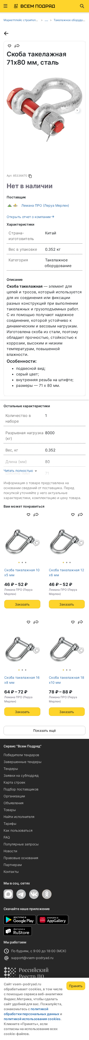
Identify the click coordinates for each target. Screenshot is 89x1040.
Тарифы (10, 823)
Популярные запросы (21, 844)
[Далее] (77, 109)
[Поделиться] (17, 46)
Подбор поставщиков (21, 789)
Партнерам (13, 865)
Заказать (22, 604)
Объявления (13, 803)
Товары (10, 810)
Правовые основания (21, 858)
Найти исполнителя (19, 817)
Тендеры (11, 769)
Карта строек (14, 782)
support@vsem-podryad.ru (32, 958)
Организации (14, 796)
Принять (76, 986)
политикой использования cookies (32, 1019)
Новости (10, 851)
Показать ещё (44, 730)
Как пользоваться (18, 830)
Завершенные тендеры (23, 762)
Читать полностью (18, 471)
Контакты (11, 872)
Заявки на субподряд (21, 775)
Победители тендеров (21, 755)
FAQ (7, 837)
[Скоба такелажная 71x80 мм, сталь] (44, 109)
